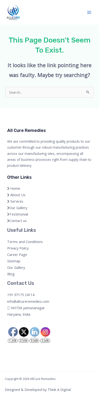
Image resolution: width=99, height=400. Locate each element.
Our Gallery (18, 207)
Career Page (17, 254)
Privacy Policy (18, 248)
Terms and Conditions (25, 241)
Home (14, 188)
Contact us (18, 220)
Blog (11, 273)
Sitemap (13, 261)
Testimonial (18, 214)
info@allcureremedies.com (28, 301)
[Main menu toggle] (89, 12)
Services (16, 201)
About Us (17, 194)
